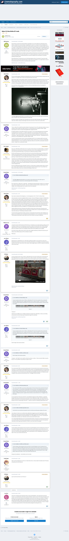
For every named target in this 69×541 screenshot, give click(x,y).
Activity (7, 21)
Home (2, 24)
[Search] (67, 22)
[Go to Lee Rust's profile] (6, 497)
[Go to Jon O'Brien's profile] (6, 242)
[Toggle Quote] (13, 175)
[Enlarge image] (30, 101)
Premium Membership (33, 24)
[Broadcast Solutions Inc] (59, 57)
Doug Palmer (6, 124)
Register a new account (14, 520)
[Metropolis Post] (59, 62)
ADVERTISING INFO (59, 83)
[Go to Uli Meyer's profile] (6, 257)
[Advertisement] (34, 12)
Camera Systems (13, 21)
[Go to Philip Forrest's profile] (6, 226)
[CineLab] (59, 46)
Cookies (39, 537)
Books (16, 24)
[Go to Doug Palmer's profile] (6, 128)
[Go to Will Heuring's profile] (3, 36)
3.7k (6, 156)
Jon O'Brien (6, 238)
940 (6, 264)
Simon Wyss (6, 73)
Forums (6, 24)
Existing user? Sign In (55, 2)
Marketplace (11, 24)
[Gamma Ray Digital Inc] (59, 52)
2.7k (6, 84)
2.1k (6, 247)
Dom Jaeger (6, 146)
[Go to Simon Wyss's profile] (6, 77)
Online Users (26, 24)
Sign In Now (36, 520)
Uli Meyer (6, 254)
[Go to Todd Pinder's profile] (6, 462)
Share (39, 36)
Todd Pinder (6, 458)
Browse (3, 21)
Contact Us (35, 537)
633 (6, 134)
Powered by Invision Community (34, 539)
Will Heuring (8, 35)
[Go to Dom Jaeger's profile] (6, 150)
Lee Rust (6, 493)
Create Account (64, 2)
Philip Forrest (6, 222)
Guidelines (20, 24)
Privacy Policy (30, 537)
